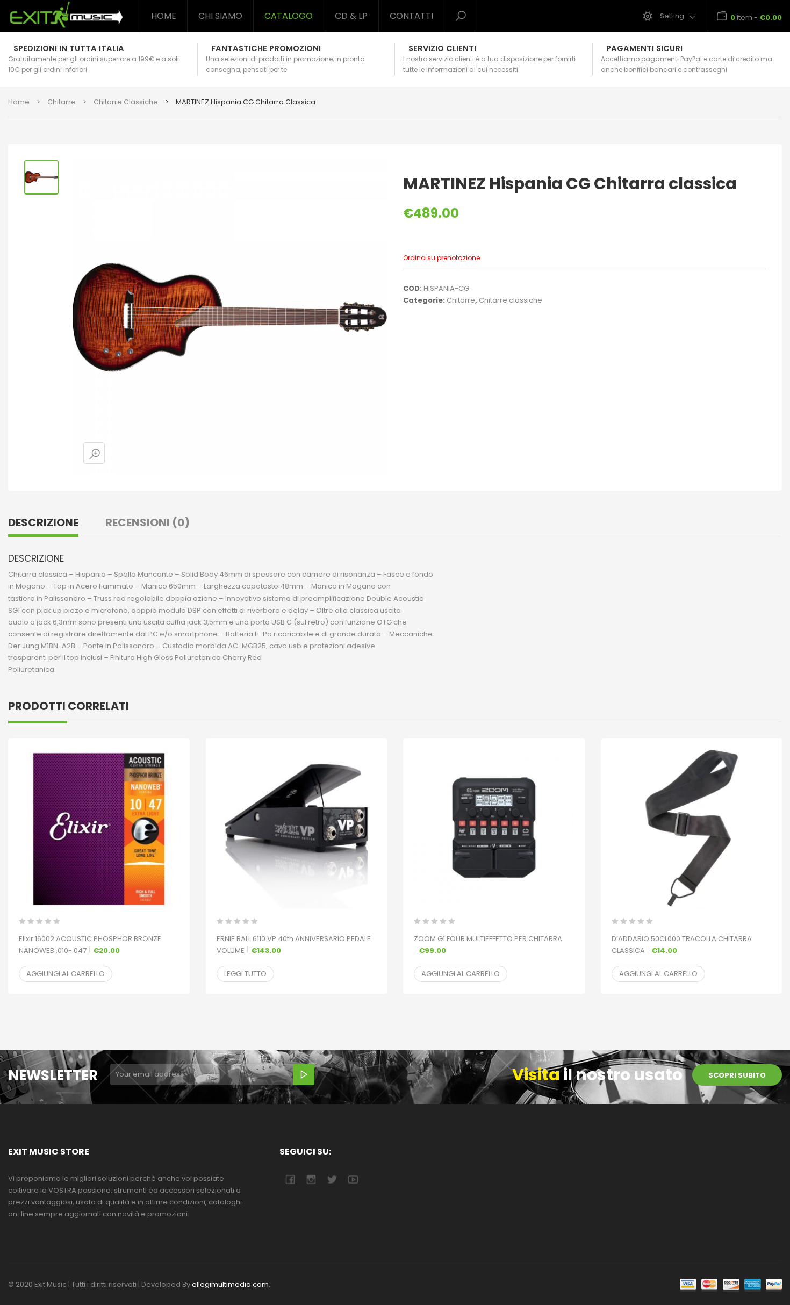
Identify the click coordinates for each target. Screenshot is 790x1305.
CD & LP (351, 16)
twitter (332, 1179)
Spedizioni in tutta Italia (68, 48)
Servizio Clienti (442, 48)
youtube (353, 1179)
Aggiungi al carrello (65, 974)
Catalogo (288, 16)
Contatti (411, 16)
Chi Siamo (220, 16)
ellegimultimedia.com (230, 1284)
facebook (290, 1179)
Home (163, 16)
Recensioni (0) (147, 522)
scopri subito (737, 1075)
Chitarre (61, 102)
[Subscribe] (303, 1074)
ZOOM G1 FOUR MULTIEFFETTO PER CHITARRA (488, 945)
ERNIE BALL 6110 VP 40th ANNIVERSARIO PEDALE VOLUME (294, 945)
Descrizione (43, 522)
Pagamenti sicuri (644, 48)
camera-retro (311, 1179)
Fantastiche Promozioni (266, 48)
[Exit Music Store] (66, 15)
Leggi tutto (245, 974)
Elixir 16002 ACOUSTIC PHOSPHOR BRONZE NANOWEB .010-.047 (90, 945)
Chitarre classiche (126, 102)
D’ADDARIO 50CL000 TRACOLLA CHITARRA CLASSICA (682, 945)
